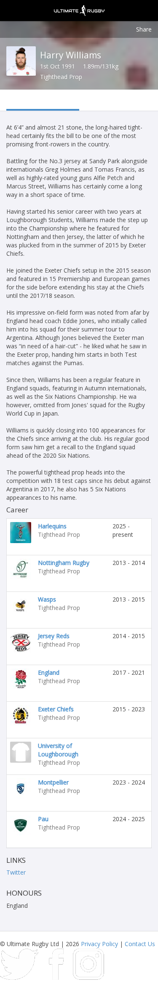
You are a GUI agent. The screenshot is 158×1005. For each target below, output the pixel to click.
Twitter (16, 872)
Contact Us (140, 944)
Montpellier (53, 782)
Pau (43, 819)
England (48, 672)
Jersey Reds (54, 636)
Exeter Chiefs (56, 709)
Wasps (47, 599)
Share (144, 29)
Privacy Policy (99, 944)
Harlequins (52, 526)
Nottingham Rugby (63, 563)
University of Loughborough (58, 750)
